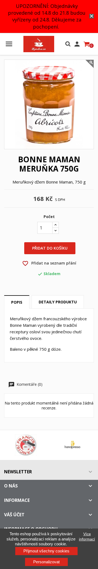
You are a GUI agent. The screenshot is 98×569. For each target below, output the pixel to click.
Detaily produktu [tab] (58, 301)
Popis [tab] (16, 302)
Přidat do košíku (50, 248)
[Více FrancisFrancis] (25, 445)
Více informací (87, 536)
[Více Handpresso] (72, 445)
